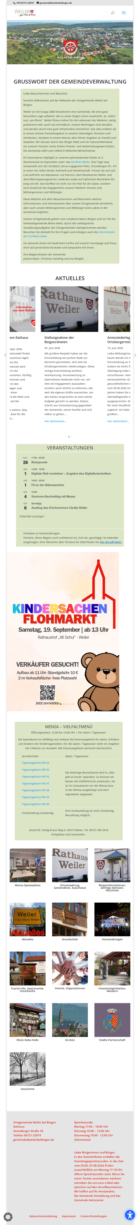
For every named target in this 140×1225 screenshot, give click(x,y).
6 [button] (73, 704)
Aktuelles (27, 939)
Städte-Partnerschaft (112, 1040)
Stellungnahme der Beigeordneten (29, 339)
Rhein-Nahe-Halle (27, 1040)
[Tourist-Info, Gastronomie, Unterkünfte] (27, 968)
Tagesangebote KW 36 (35, 776)
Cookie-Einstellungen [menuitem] (93, 1216)
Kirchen (70, 1040)
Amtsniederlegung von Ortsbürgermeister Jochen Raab (102, 339)
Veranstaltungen (112, 939)
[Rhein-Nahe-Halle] (27, 1020)
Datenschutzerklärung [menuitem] (43, 1216)
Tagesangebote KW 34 (35, 762)
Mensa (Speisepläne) (27, 885)
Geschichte (27, 1089)
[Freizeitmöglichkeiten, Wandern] (112, 968)
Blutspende (39, 462)
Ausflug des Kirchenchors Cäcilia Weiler (59, 508)
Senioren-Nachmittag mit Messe (53, 496)
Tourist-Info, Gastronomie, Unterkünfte (27, 990)
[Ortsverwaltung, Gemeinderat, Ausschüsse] (70, 865)
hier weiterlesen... (25, 421)
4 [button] (67, 704)
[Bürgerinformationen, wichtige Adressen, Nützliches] (112, 865)
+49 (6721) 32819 (25, 2)
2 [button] (60, 704)
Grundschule (70, 939)
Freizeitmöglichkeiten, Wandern (112, 990)
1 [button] (57, 704)
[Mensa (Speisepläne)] (27, 865)
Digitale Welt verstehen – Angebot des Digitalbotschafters (71, 473)
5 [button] (70, 704)
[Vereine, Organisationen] (70, 968)
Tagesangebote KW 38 (35, 790)
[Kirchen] (70, 1020)
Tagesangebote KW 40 (35, 804)
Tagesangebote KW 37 (35, 783)
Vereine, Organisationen (70, 988)
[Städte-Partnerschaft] (112, 1020)
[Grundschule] (70, 919)
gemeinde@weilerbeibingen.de (33, 1139)
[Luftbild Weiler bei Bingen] (70, 63)
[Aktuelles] (27, 919)
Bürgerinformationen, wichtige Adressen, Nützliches (112, 887)
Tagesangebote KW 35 (35, 769)
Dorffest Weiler (80, 162)
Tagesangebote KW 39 (35, 797)
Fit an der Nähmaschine (47, 485)
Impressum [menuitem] (69, 1216)
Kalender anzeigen (32, 516)
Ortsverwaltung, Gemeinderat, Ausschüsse (70, 886)
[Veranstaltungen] (112, 919)
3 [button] (64, 704)
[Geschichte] (27, 1069)
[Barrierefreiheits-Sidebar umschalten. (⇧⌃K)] (130, 1215)
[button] (124, 15)
